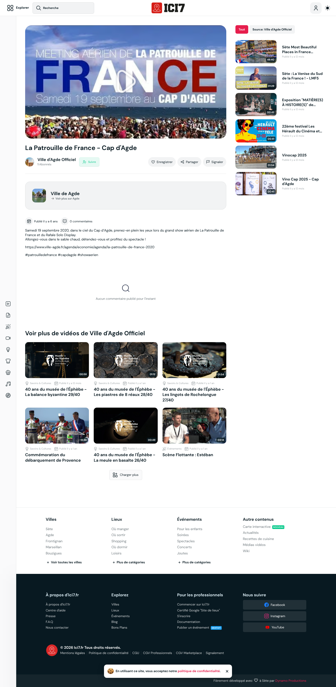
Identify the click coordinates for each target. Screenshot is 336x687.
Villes (51, 519)
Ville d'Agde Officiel (56, 159)
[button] (125, 82)
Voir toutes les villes (66, 562)
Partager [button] (192, 162)
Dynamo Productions (291, 681)
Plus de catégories (131, 562)
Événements (189, 519)
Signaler (217, 162)
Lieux (117, 519)
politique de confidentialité (199, 671)
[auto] (327, 8)
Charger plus (129, 475)
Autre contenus (258, 519)
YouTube (278, 627)
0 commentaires (81, 221)
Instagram (278, 616)
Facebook (278, 605)
